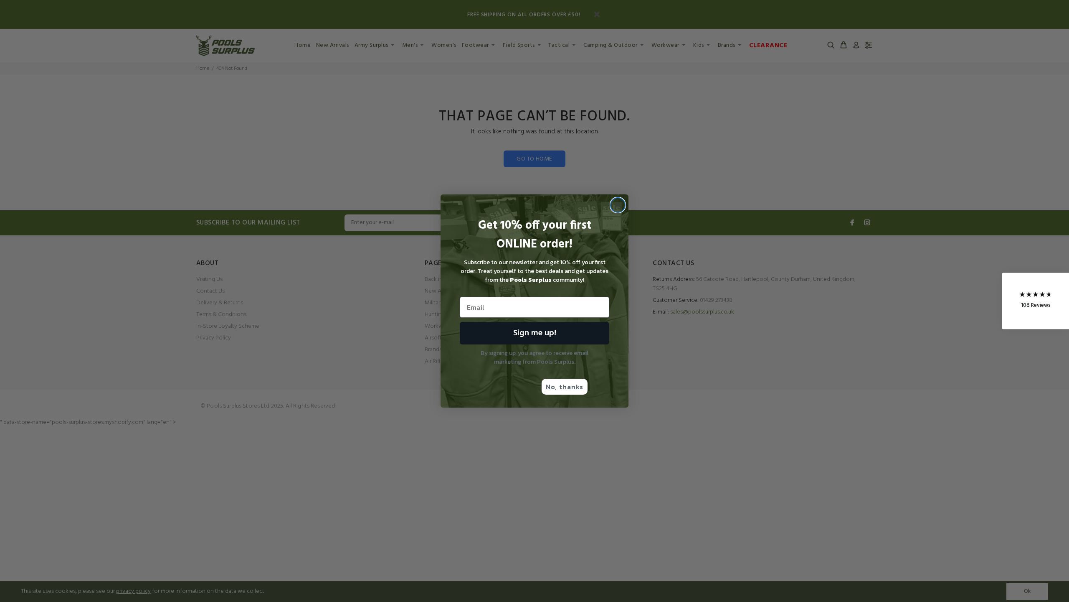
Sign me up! (534, 333)
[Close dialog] (617, 205)
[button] (1035, 301)
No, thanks (564, 387)
